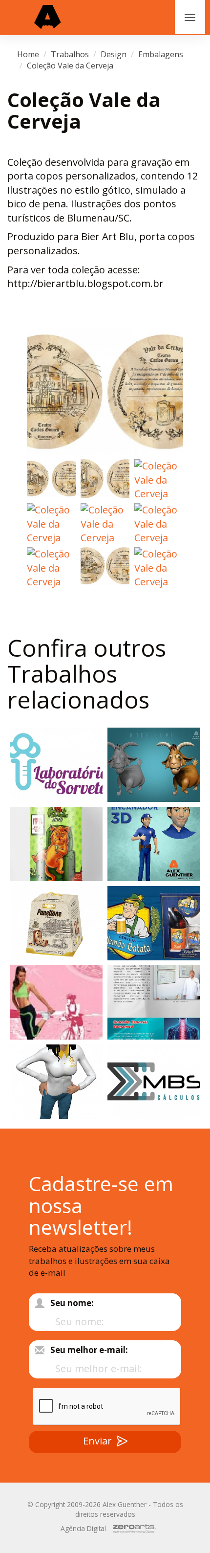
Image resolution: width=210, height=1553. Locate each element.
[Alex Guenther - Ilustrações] (47, 17)
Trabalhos (70, 54)
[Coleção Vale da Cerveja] (105, 391)
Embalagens (160, 54)
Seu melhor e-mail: (89, 1349)
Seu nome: (72, 1303)
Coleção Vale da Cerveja (70, 65)
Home (28, 54)
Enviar (97, 1440)
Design (113, 54)
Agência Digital (83, 1528)
